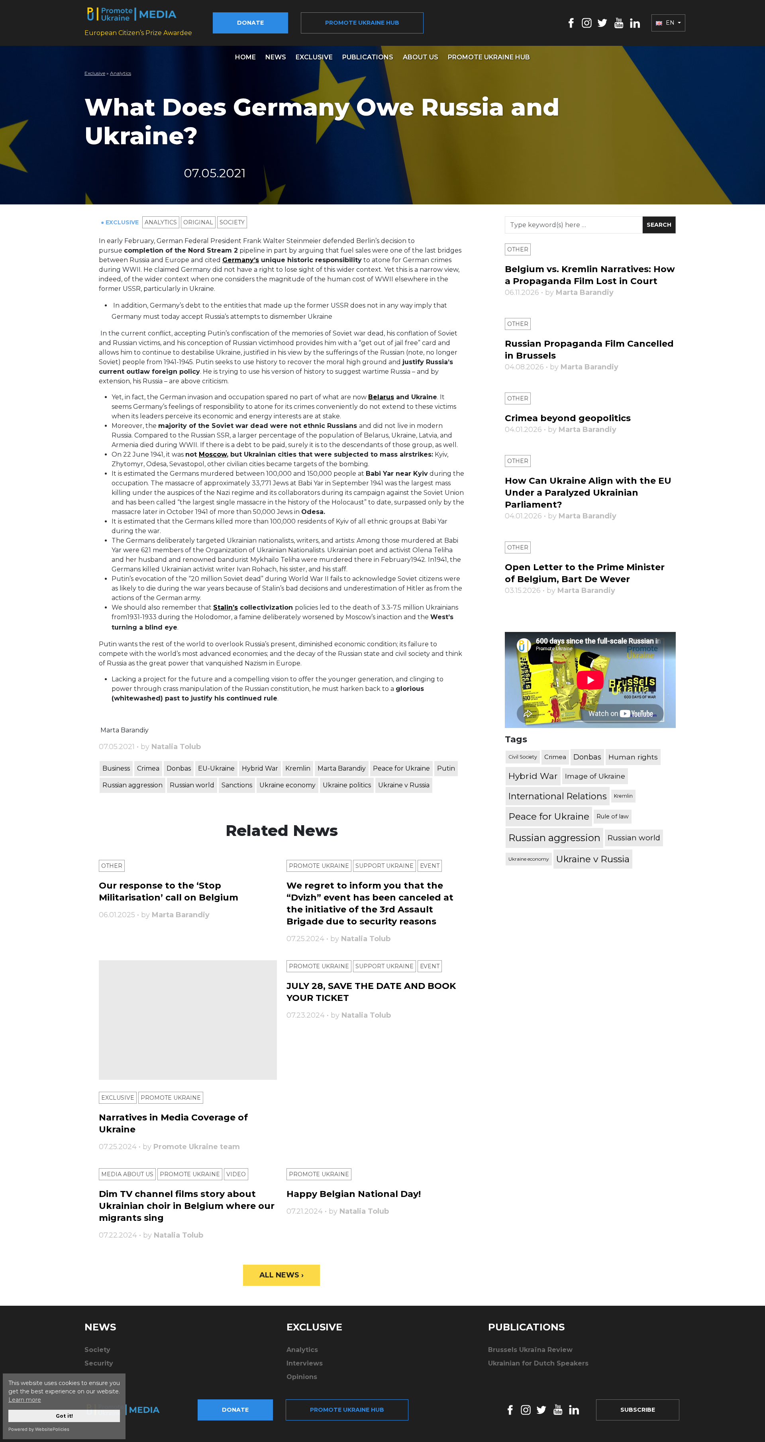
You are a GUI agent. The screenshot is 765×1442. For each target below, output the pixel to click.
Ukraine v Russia (404, 785)
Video (236, 1174)
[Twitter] (602, 22)
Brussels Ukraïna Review (530, 1350)
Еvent (429, 865)
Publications (367, 57)
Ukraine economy (287, 785)
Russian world (192, 785)
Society (232, 222)
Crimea (148, 768)
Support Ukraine (384, 865)
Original (198, 222)
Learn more (24, 1399)
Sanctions (237, 785)
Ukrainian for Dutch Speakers (538, 1363)
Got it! (64, 1416)
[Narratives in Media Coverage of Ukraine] (188, 1020)
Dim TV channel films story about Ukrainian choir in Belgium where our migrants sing (187, 1206)
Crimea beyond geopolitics (568, 418)
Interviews (304, 1363)
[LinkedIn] (635, 22)
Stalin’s (225, 607)
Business (116, 768)
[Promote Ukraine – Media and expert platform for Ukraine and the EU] (129, 1409)
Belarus (381, 397)
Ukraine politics (347, 785)
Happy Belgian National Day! (353, 1194)
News (275, 57)
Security (98, 1363)
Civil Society (522, 757)
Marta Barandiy (342, 768)
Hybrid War (260, 768)
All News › (281, 1275)
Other (111, 865)
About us (420, 57)
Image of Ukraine (595, 776)
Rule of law (612, 816)
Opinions (301, 1377)
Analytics (120, 73)
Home (245, 57)
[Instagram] (587, 22)
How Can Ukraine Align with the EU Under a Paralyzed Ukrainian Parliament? (588, 492)
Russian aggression (132, 785)
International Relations (557, 796)
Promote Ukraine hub (362, 22)
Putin (446, 768)
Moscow (213, 454)
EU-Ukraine (216, 768)
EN (670, 22)
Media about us (127, 1174)
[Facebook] (571, 22)
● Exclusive (120, 222)
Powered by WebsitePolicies (38, 1429)
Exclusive (314, 57)
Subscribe (637, 1409)
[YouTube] (618, 22)
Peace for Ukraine (401, 768)
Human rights (633, 757)
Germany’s (240, 260)
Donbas (179, 768)
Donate (250, 22)
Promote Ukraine (319, 865)
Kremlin (297, 768)
